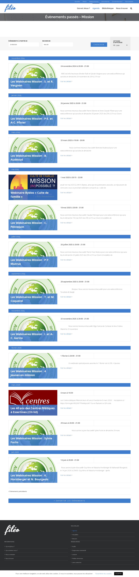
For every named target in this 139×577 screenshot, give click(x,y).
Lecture (74, 554)
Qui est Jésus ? (10, 546)
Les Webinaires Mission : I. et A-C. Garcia (32, 336)
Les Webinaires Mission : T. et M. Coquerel (32, 299)
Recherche (46, 41)
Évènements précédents (18, 491)
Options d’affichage (117, 41)
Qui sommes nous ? (12, 550)
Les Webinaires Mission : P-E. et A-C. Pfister (32, 120)
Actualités (75, 535)
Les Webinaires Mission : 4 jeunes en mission (28, 373)
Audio (74, 546)
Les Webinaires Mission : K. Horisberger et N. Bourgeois (29, 477)
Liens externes (76, 562)
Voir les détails (65, 81)
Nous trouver (10, 558)
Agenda (74, 531)
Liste (117, 45)
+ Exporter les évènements (69, 501)
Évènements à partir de (17, 41)
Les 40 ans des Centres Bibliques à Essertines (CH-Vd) (33, 410)
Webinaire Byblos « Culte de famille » (30, 194)
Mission (74, 539)
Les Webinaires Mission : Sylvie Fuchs (31, 440)
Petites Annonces (77, 558)
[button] (131, 8)
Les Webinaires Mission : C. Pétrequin (29, 225)
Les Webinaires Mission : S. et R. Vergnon (32, 83)
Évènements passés (61, 17)
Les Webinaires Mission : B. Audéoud (29, 157)
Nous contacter (10, 554)
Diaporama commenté (79, 550)
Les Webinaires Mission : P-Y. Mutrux (30, 262)
